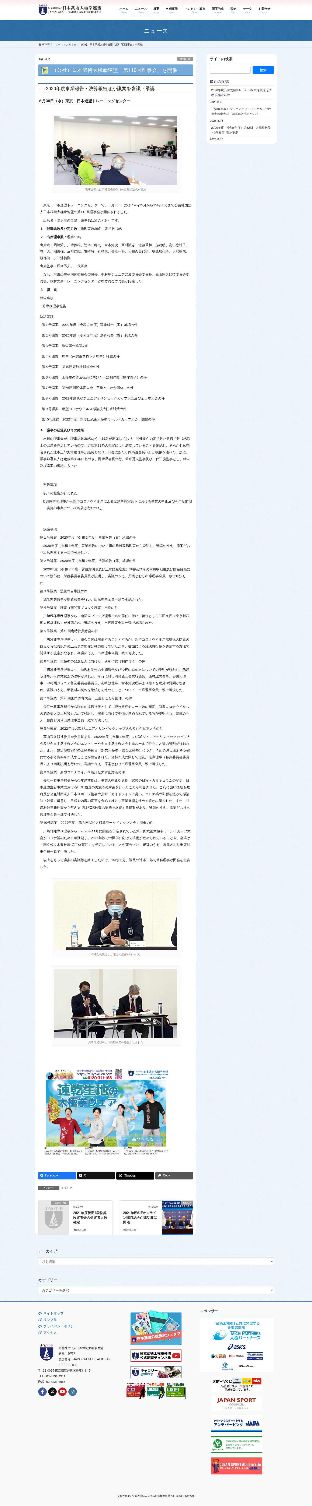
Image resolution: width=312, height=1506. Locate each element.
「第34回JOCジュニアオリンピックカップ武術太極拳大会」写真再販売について (241, 111)
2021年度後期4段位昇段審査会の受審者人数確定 (90, 1217)
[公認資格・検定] (53, 1209)
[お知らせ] (177, 1216)
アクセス (49, 1332)
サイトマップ (53, 1313)
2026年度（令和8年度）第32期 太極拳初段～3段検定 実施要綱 (241, 129)
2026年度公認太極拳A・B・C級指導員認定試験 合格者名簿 (241, 92)
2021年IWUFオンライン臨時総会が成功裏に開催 (140, 1217)
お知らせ (184, 59)
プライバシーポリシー (59, 1326)
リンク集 (49, 1319)
